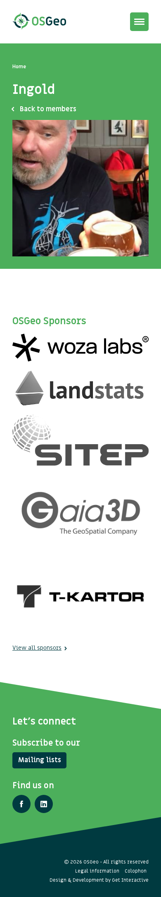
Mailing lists (39, 760)
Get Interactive (130, 880)
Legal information (97, 871)
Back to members (48, 109)
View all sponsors (37, 648)
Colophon (136, 871)
